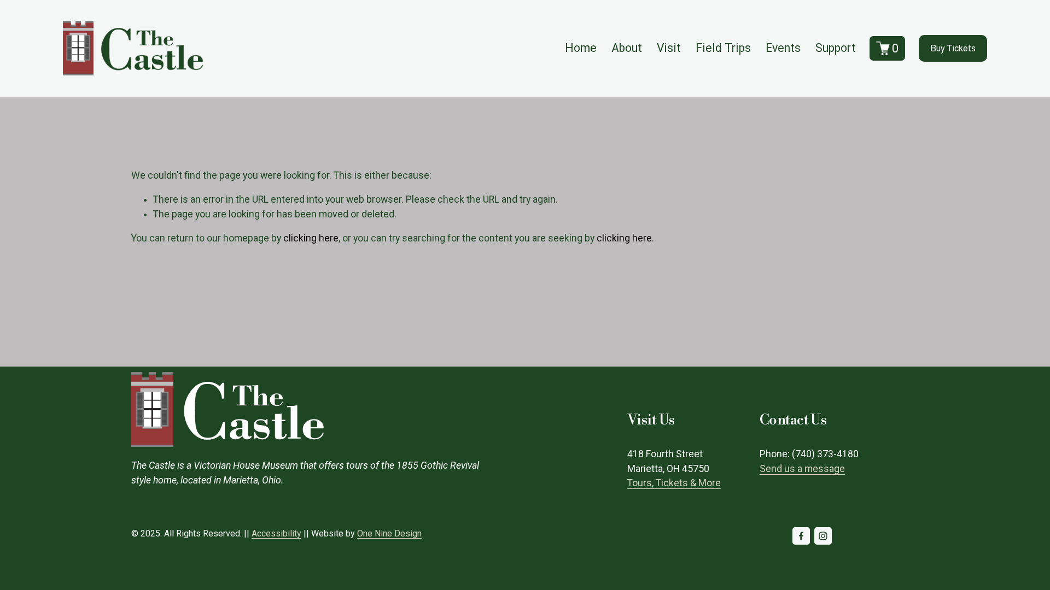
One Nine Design (389, 533)
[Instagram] (823, 536)
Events (783, 48)
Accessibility (276, 533)
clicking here (311, 238)
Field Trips (723, 48)
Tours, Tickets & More (674, 482)
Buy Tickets (953, 48)
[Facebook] (801, 536)
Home (581, 48)
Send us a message (802, 468)
